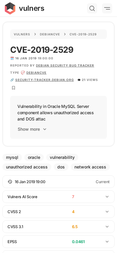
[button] (58, 181)
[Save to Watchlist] (13, 88)
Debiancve (50, 34)
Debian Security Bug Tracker (65, 65)
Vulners (22, 34)
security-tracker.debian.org (44, 80)
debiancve (36, 72)
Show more (29, 129)
